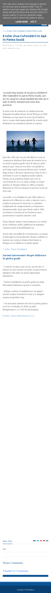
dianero (30, 45)
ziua (17, 48)
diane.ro (31, 590)
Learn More (22, 22)
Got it (33, 22)
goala (36, 45)
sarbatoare (11, 48)
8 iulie (20, 45)
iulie (45, 45)
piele (5, 48)
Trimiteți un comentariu (15, 570)
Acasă (5, 31)
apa (25, 45)
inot (40, 45)
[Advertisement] (25, 71)
